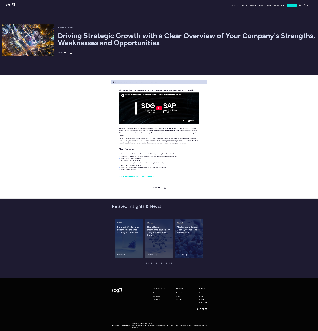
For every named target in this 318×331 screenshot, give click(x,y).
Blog (125, 82)
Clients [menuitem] (201, 296)
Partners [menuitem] (201, 299)
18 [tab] (173, 263)
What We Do (234, 5)
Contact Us (290, 5)
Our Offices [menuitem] (156, 296)
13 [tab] (164, 263)
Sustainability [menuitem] (203, 303)
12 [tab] (163, 263)
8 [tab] (156, 263)
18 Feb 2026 (180, 241)
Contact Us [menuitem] (156, 299)
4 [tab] (149, 263)
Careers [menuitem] (155, 293)
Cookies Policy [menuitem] (125, 325)
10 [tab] (159, 263)
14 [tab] (166, 263)
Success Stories (279, 5)
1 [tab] (144, 263)
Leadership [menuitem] (202, 293)
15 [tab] (168, 263)
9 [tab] (158, 263)
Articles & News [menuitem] (180, 293)
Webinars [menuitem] (179, 299)
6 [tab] (153, 263)
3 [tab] (148, 263)
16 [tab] (169, 263)
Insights (268, 5)
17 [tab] (171, 263)
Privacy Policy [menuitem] (115, 325)
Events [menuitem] (178, 296)
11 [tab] (161, 263)
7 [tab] (154, 263)
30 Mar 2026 (150, 241)
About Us (244, 5)
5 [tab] (151, 263)
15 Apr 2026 (120, 241)
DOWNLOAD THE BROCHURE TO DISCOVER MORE (136, 176)
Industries (253, 5)
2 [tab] (146, 263)
